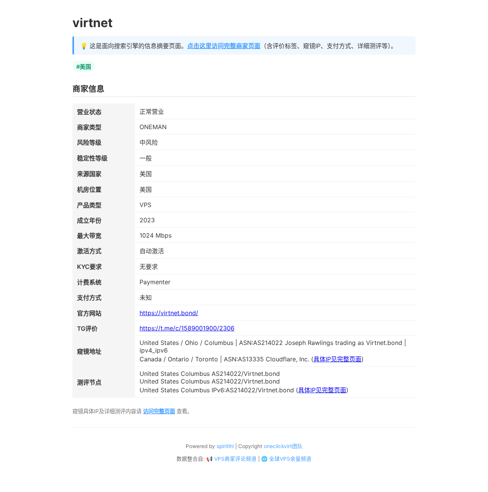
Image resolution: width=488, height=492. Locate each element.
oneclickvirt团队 (283, 446)
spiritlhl (225, 446)
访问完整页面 (159, 411)
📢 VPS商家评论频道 (231, 459)
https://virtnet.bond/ (169, 313)
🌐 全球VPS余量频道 (286, 459)
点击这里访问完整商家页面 (223, 46)
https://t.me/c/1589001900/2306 (187, 328)
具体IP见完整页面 (337, 359)
